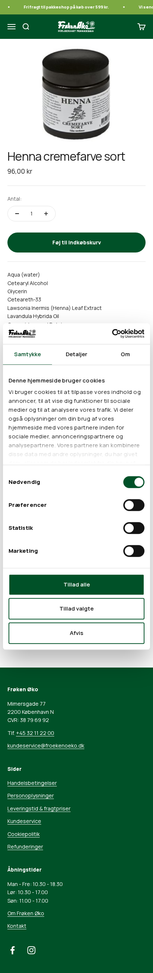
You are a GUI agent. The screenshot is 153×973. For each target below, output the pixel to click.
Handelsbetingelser (32, 782)
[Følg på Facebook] (12, 950)
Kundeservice (24, 821)
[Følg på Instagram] (31, 950)
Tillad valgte (76, 608)
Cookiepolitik (23, 833)
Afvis (76, 633)
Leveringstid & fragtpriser (39, 808)
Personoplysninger (30, 795)
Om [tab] (125, 354)
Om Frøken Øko (25, 913)
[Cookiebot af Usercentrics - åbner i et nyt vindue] (111, 333)
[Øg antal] (46, 213)
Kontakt (16, 925)
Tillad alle (77, 584)
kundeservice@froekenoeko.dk (45, 745)
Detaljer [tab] (77, 354)
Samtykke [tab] (27, 354)
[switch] (133, 505)
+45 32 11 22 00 (35, 732)
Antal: (14, 198)
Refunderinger (25, 846)
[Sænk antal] (17, 213)
